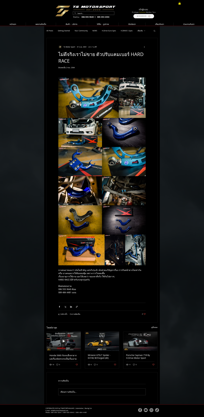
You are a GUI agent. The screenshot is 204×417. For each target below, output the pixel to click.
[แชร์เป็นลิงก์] (77, 307)
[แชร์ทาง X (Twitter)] (65, 307)
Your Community (81, 31)
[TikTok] (157, 410)
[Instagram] (151, 410)
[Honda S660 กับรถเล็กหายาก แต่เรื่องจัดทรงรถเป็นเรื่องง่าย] (64, 341)
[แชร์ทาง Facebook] (59, 307)
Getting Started (64, 31)
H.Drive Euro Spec (109, 31)
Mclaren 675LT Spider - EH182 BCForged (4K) (99, 356)
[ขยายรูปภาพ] (88, 97)
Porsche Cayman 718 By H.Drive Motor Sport (138, 356)
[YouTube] (146, 410)
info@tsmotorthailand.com (59, 410)
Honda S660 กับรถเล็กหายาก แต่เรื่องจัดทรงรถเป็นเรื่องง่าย (63, 357)
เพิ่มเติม (140, 31)
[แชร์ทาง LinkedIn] (71, 307)
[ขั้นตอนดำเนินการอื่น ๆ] (144, 46)
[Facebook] (140, 410)
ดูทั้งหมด (154, 327)
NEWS (94, 31)
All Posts (50, 31)
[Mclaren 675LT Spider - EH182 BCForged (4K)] (102, 341)
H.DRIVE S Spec (127, 31)
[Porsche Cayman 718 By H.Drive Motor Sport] (140, 341)
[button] (143, 16)
